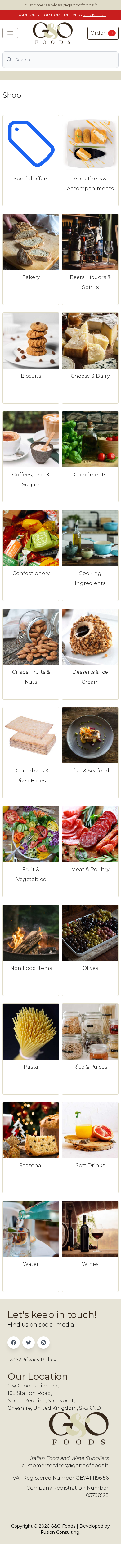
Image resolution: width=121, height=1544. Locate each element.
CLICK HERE (94, 14)
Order (101, 33)
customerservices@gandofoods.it (60, 5)
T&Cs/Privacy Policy (31, 1360)
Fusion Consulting (60, 1532)
